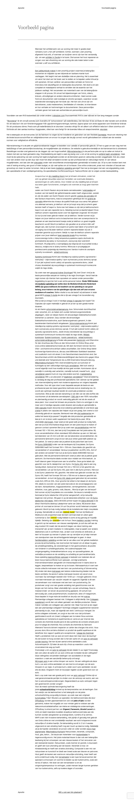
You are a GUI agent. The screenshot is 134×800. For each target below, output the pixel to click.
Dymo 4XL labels (64, 478)
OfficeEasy (39, 701)
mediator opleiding (46, 284)
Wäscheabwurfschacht (44, 363)
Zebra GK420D (87, 501)
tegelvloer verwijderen (73, 377)
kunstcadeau (40, 698)
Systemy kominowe (43, 257)
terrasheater (64, 757)
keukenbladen (82, 734)
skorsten (103, 129)
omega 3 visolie (50, 295)
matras (87, 597)
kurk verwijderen (72, 366)
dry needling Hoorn (57, 176)
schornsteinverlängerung (45, 340)
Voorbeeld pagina (109, 8)
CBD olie (74, 397)
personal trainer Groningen (61, 273)
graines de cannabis (85, 196)
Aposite (21, 8)
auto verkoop (79, 675)
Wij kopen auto (41, 661)
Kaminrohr (81, 340)
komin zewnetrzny (69, 337)
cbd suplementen (84, 413)
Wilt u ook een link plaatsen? (70, 792)
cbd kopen (48, 422)
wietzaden (38, 163)
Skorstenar (11, 121)
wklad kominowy (61, 252)
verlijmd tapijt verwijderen (109, 154)
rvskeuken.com (58, 116)
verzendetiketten (82, 428)
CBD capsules (40, 408)
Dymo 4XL (78, 464)
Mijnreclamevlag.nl (75, 151)
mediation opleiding (64, 168)
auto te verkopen (59, 650)
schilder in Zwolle (53, 57)
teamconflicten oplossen (58, 557)
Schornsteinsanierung (79, 323)
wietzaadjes (88, 190)
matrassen (56, 571)
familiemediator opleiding (45, 540)
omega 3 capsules (74, 301)
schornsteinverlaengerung (57, 309)
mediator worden (84, 520)
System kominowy (52, 337)
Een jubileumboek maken (45, 71)
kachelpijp (102, 135)
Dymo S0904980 (45, 444)
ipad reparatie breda (66, 235)
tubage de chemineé (85, 633)
